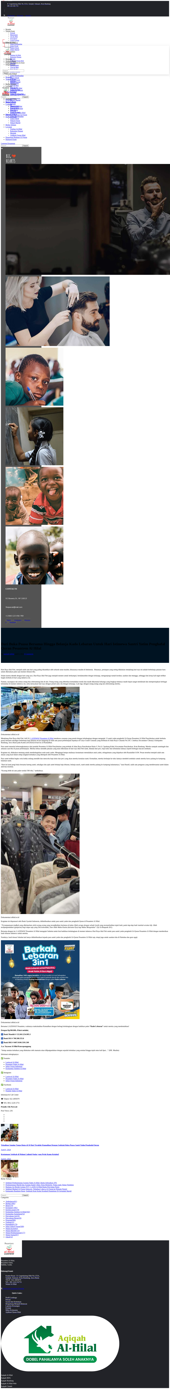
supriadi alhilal (9, 654)
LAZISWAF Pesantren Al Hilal (41, 738)
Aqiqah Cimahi (6, 1386)
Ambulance (11, 1201)
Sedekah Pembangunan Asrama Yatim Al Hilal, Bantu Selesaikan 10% (31, 1183)
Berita (10, 1204)
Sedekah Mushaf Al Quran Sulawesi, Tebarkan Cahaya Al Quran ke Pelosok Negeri (36, 1189)
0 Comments (28, 654)
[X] (4, 15)
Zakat (9, 1237)
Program (11, 1220)
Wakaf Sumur (12, 1235)
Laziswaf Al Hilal (12, 1062)
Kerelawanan (12, 1210)
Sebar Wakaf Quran (15, 1226)
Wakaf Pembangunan (15, 1233)
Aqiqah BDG (6, 1378)
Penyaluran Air (13, 1216)
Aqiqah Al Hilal (7, 1375)
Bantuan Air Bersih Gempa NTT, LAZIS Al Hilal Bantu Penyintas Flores (32, 1187)
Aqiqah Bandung (7, 1381)
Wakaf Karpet (12, 1229)
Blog (9, 1206)
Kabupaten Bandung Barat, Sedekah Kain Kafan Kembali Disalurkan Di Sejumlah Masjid (38, 1191)
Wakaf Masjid (13, 1231)
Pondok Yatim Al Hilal (14, 1091)
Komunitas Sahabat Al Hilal (16, 1069)
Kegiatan (11, 1208)
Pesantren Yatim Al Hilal (14, 1064)
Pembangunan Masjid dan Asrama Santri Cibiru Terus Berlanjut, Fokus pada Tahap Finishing (40, 1185)
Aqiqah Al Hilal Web (8, 1383)
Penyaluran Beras (13, 1218)
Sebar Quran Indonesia (14, 1066)
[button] (85, 143)
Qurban (10, 1222)
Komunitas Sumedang (15, 1214)
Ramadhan (11, 1224)
